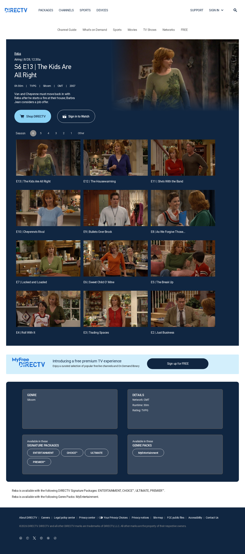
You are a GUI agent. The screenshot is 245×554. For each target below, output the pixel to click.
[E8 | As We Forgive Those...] (183, 208)
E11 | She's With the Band (167, 181)
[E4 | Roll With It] (48, 309)
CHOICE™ (72, 453)
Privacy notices (140, 517)
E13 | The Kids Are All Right (33, 181)
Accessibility (195, 517)
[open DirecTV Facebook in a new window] (27, 538)
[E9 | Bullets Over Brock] (115, 208)
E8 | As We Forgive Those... (168, 232)
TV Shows (149, 30)
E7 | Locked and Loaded (31, 282)
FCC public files (175, 517)
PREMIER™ (39, 462)
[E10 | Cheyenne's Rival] (48, 208)
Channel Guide (66, 30)
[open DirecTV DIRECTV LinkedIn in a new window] (20, 538)
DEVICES (102, 10)
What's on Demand (94, 30)
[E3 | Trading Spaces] (115, 309)
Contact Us (212, 517)
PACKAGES (45, 10)
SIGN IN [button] (214, 10)
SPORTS (85, 10)
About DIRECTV (28, 517)
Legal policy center (64, 517)
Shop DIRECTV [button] (35, 116)
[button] (235, 10)
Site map (158, 517)
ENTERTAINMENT (43, 453)
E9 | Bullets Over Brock (97, 232)
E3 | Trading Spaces (96, 332)
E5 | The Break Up (162, 282)
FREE (184, 30)
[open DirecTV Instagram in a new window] (41, 538)
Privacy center (87, 517)
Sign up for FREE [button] (178, 363)
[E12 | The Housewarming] (115, 158)
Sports (117, 30)
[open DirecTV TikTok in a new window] (55, 538)
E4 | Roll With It (25, 332)
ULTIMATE (97, 453)
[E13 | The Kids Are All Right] (48, 158)
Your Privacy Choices (115, 517)
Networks (169, 30)
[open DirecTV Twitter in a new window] (34, 538)
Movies (132, 30)
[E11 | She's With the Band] (183, 158)
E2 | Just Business (162, 332)
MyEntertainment (148, 453)
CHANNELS (66, 10)
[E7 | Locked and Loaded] (48, 258)
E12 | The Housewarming (99, 181)
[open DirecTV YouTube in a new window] (48, 538)
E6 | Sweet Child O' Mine (98, 282)
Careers (45, 517)
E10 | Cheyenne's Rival (30, 232)
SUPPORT (196, 10)
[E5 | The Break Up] (183, 258)
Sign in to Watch (78, 116)
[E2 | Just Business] (183, 309)
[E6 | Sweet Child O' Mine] (115, 258)
